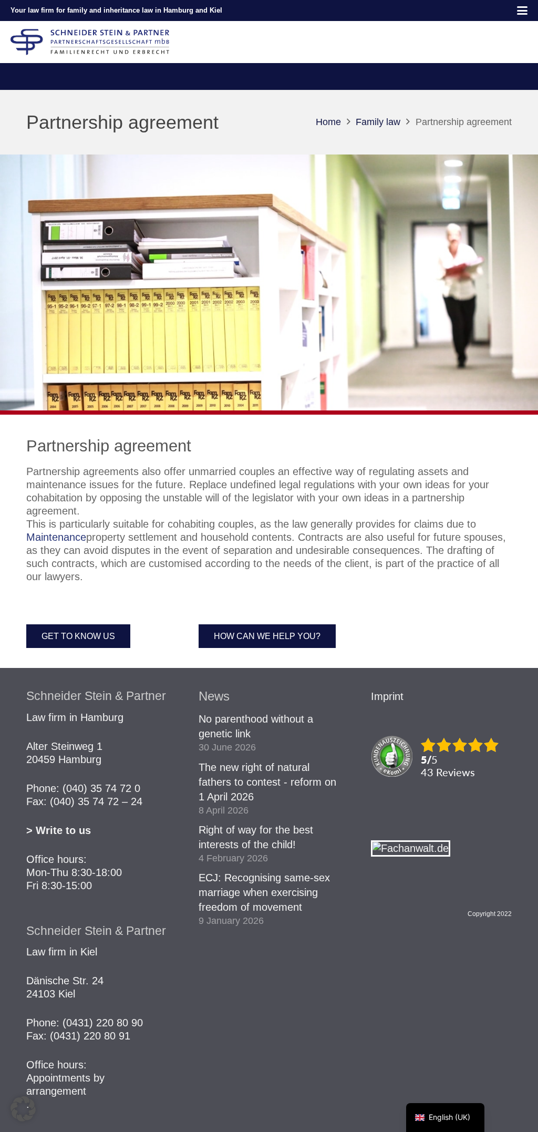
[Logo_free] (90, 42)
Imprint (387, 696)
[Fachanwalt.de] (410, 848)
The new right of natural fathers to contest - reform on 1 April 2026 (267, 781)
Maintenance (56, 537)
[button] (522, 10)
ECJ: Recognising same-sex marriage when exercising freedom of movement (264, 892)
